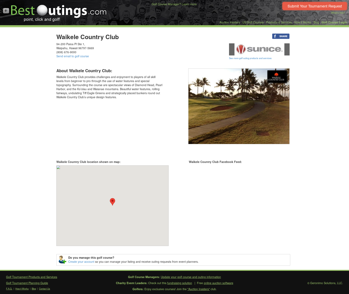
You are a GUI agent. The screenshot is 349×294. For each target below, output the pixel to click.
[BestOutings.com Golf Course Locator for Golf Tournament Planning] (59, 12)
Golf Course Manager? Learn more (174, 4)
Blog (316, 22)
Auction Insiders (230, 22)
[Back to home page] (6, 10)
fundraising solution (179, 283)
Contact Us (44, 288)
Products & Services (279, 22)
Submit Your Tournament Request (315, 5)
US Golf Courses (253, 22)
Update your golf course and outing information (191, 277)
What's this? (338, 13)
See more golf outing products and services (250, 58)
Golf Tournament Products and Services (31, 277)
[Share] (281, 36)
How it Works (302, 22)
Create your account (81, 262)
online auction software (218, 283)
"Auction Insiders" (198, 289)
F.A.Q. (9, 288)
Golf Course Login (334, 22)
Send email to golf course (72, 56)
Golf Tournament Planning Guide (27, 283)
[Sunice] (259, 49)
